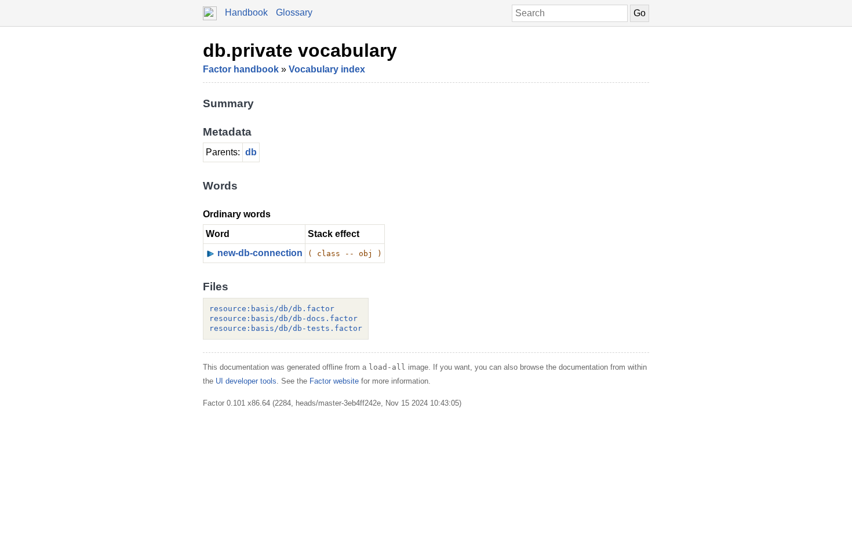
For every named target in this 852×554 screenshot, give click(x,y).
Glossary (294, 12)
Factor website (334, 381)
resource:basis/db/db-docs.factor (283, 318)
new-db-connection (260, 253)
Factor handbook (241, 69)
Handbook (246, 12)
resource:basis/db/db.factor (271, 308)
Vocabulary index (327, 69)
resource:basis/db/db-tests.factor (285, 328)
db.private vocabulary (300, 50)
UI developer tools (246, 381)
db (251, 152)
